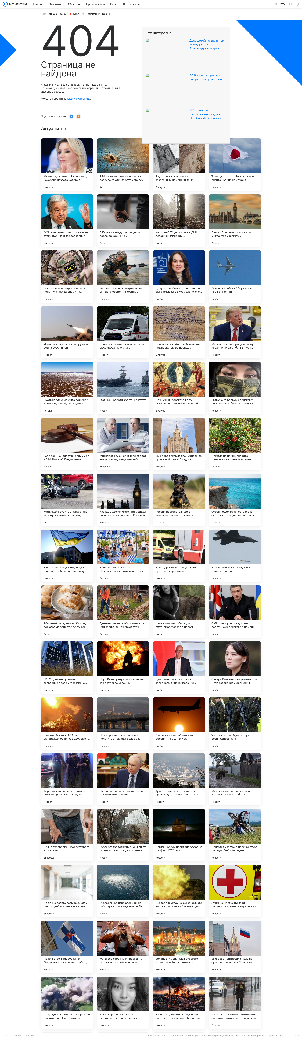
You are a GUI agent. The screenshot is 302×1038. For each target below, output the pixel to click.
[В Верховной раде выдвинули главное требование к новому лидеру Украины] (67, 556)
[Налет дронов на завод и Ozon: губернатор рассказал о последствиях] (179, 556)
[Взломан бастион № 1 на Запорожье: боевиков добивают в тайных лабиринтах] (67, 723)
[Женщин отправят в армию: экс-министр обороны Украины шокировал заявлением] (123, 276)
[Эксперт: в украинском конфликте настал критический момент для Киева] (179, 891)
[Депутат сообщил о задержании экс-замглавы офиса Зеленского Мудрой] (179, 276)
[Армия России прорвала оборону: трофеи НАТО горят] (179, 835)
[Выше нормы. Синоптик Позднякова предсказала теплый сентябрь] (123, 556)
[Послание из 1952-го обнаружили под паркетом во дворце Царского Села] (179, 332)
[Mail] (5, 4)
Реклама (30, 1035)
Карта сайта (293, 1035)
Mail (5, 1035)
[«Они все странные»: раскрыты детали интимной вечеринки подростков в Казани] (123, 947)
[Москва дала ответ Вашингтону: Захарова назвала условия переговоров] (67, 164)
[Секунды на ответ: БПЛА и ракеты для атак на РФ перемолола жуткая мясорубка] (67, 1003)
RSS (150, 1035)
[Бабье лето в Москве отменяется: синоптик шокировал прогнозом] (235, 1003)
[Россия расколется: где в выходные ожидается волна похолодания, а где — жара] (179, 500)
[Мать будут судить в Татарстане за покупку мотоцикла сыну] (67, 500)
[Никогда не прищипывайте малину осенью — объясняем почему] (235, 444)
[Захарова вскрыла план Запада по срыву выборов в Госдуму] (179, 444)
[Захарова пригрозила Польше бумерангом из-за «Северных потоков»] (235, 947)
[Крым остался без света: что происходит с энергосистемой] (179, 779)
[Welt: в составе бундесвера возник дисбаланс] (235, 723)
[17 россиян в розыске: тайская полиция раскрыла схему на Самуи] (67, 779)
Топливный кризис (98, 14)
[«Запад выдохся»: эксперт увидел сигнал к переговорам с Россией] (123, 500)
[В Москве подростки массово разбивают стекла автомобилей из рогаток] (123, 164)
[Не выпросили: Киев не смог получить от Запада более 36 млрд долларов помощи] (123, 723)
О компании (16, 1035)
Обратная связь (275, 1035)
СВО (76, 14)
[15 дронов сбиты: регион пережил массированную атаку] (123, 332)
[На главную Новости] (17, 4)
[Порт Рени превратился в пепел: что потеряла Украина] (123, 667)
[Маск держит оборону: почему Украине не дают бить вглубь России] (235, 332)
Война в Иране (56, 14)
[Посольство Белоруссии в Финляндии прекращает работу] (67, 947)
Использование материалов (250, 1035)
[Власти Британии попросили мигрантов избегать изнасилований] (235, 220)
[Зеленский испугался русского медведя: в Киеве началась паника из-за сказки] (179, 947)
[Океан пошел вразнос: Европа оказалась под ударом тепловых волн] (235, 500)
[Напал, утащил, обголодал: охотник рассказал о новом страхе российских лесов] (179, 611)
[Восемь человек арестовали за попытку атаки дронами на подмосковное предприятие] (67, 276)
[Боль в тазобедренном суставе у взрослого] (67, 835)
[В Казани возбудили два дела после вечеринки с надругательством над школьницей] (123, 220)
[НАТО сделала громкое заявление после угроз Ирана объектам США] (67, 667)
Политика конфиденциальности (217, 1035)
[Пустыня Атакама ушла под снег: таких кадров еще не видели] (67, 388)
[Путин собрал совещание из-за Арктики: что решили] (123, 779)
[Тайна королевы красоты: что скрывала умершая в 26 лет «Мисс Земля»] (123, 1003)
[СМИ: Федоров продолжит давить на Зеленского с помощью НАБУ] (235, 611)
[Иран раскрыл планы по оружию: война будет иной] (67, 332)
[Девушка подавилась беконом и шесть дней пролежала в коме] (67, 891)
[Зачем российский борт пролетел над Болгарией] (235, 276)
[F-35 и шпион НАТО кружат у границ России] (235, 556)
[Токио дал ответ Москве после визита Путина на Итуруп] (235, 164)
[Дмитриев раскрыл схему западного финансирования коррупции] (179, 667)
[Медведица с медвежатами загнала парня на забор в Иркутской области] (235, 779)
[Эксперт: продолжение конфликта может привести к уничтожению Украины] (123, 835)
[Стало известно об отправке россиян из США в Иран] (179, 723)
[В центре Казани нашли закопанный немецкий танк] (179, 164)
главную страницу (78, 98)
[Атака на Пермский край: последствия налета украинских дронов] (235, 891)
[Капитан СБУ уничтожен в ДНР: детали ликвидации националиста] (179, 220)
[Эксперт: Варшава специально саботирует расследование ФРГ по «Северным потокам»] (123, 891)
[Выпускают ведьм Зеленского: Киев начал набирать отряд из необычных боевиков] (235, 388)
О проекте (160, 1035)
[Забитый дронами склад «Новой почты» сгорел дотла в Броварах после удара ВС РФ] (179, 1003)
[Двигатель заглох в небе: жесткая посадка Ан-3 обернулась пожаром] (235, 835)
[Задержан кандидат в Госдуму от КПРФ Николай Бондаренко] (67, 444)
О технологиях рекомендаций (183, 1035)
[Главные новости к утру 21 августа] (123, 388)
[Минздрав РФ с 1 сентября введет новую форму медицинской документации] (123, 444)
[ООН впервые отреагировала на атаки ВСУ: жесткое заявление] (67, 220)
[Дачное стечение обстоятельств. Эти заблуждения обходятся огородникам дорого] (123, 611)
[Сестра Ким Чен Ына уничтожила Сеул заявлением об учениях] (235, 667)
